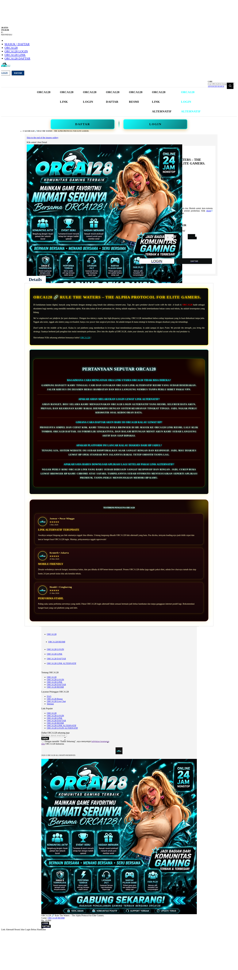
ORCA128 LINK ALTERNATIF (61, 663)
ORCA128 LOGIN (16, 51)
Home (25, 131)
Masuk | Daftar (17, 44)
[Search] (230, 86)
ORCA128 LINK (15, 55)
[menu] (119, 101)
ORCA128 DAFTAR (17, 58)
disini (208, 211)
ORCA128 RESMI (56, 642)
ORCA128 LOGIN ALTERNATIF (62, 728)
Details (35, 279)
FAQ (49, 696)
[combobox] (221, 84)
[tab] (35, 279)
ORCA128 (11, 47)
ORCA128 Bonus (55, 699)
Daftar (18, 73)
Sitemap (50, 704)
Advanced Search (216, 86)
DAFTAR (82, 124)
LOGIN (155, 124)
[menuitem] (43, 92)
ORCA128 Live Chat (56, 701)
